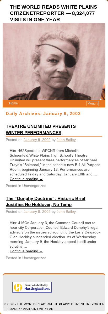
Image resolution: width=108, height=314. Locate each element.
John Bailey (66, 140)
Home (13, 103)
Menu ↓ (93, 103)
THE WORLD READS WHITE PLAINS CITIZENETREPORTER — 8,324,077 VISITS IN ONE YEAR (53, 13)
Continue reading (26, 179)
